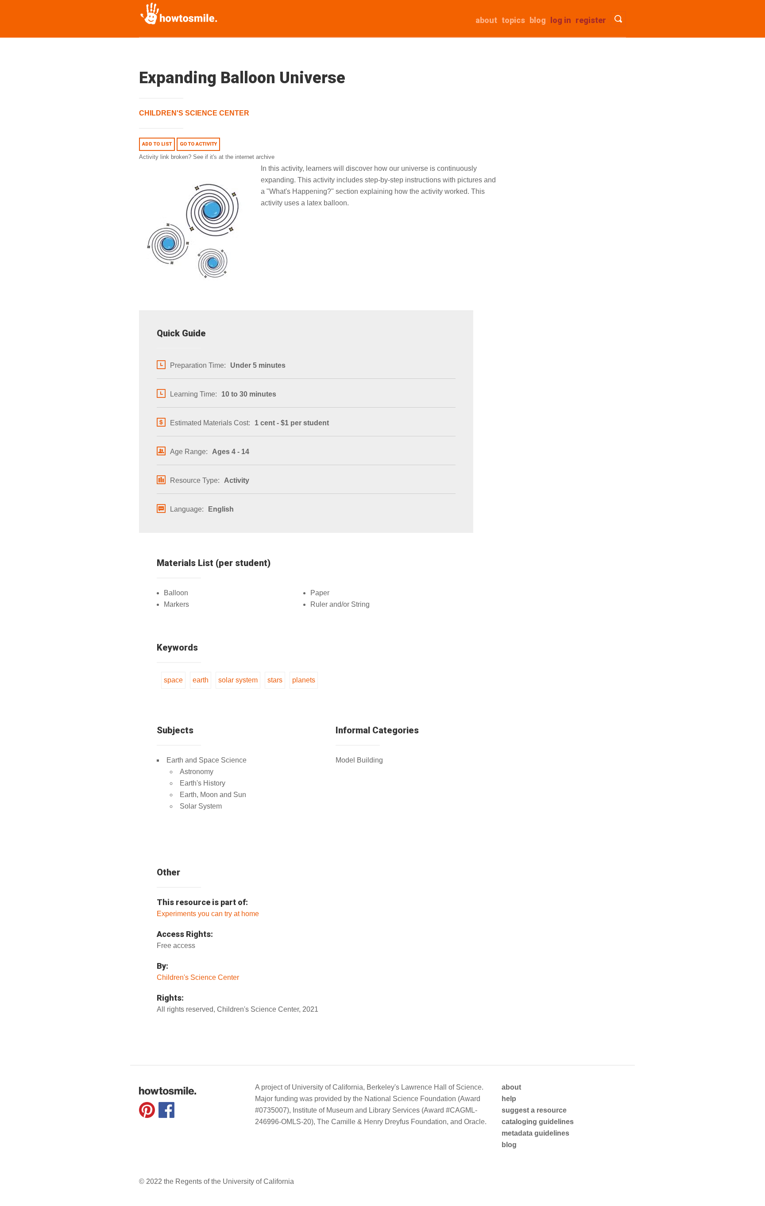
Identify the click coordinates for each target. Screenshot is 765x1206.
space (173, 680)
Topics (513, 20)
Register (591, 20)
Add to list (157, 144)
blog (509, 1144)
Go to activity (198, 144)
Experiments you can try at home (208, 913)
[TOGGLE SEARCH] (618, 19)
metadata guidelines (535, 1133)
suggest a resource (534, 1110)
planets (303, 680)
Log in (560, 20)
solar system (238, 680)
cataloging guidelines (538, 1121)
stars (274, 680)
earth (201, 680)
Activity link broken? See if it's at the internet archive (206, 157)
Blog (537, 20)
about (486, 20)
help (509, 1098)
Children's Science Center (194, 113)
